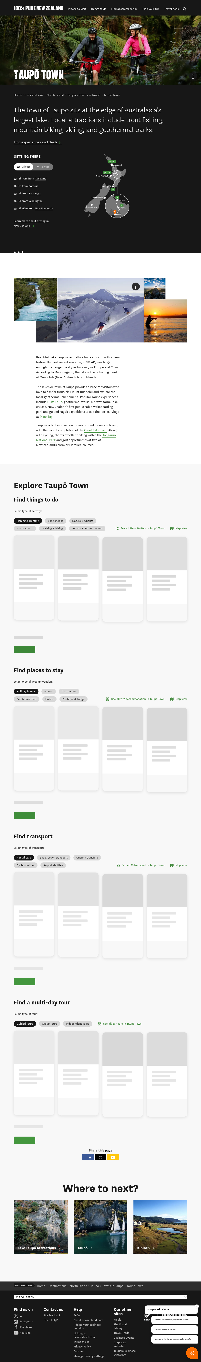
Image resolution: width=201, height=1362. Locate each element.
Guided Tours (25, 1032)
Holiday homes (26, 691)
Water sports (25, 528)
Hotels (49, 699)
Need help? (51, 1333)
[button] (77, 9)
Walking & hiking (52, 528)
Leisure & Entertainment (87, 528)
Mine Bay (46, 416)
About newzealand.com (88, 1333)
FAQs (77, 1328)
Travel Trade (121, 1346)
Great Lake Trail (95, 430)
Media (118, 1333)
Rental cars (24, 862)
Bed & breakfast (27, 699)
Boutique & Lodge (73, 699)
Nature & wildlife (82, 521)
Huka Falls (54, 402)
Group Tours (49, 1032)
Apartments (69, 691)
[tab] (46, 331)
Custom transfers (87, 862)
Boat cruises (55, 521)
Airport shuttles (53, 869)
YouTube (25, 1346)
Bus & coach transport (54, 862)
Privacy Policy (82, 1360)
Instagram (26, 1334)
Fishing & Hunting (28, 521)
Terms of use (82, 1355)
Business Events (124, 1351)
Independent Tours (77, 1032)
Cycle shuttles (26, 869)
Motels (48, 691)
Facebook (25, 1340)
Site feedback (52, 1328)
